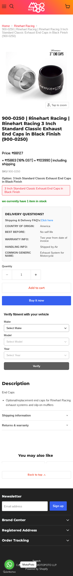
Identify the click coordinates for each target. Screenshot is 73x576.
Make (7, 321)
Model (7, 335)
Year (7, 348)
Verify (36, 366)
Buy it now (36, 300)
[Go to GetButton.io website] (9, 572)
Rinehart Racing (24, 26)
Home (6, 26)
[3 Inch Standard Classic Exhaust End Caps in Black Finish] (36, 196)
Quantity (7, 266)
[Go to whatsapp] (9, 564)
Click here (47, 220)
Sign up (58, 506)
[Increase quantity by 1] (36, 275)
